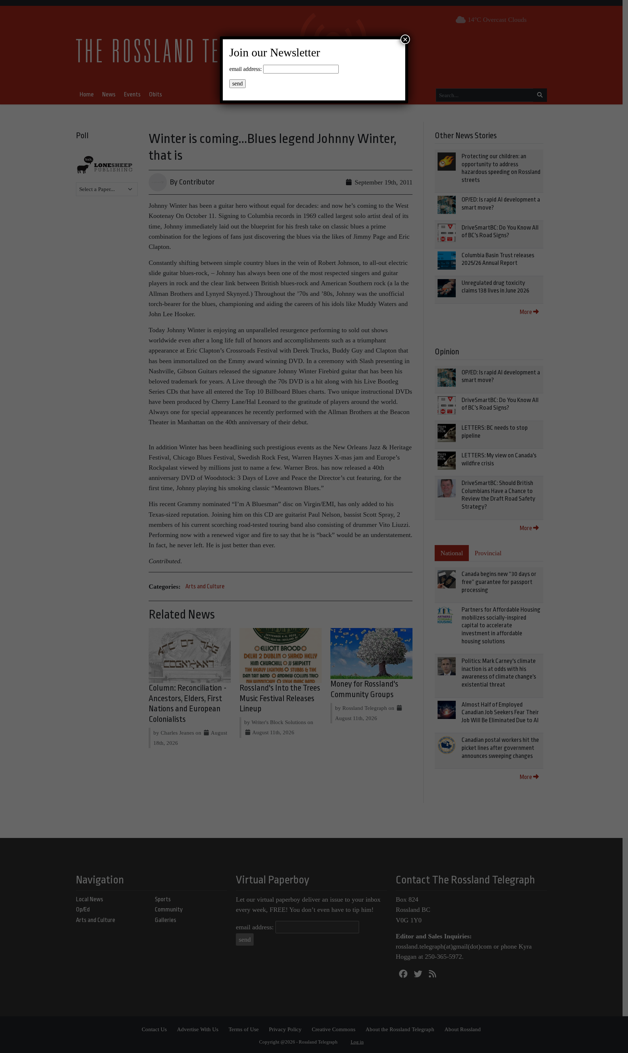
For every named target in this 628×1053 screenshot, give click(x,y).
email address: (245, 69)
